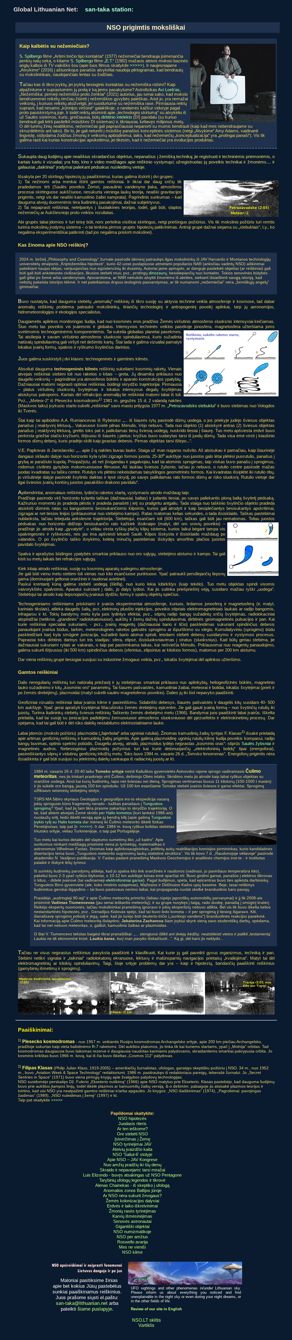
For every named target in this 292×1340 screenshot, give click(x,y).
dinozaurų (158, 273)
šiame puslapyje (95, 1309)
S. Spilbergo (30, 56)
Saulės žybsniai (256, 743)
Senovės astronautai (132, 1221)
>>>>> (136, 65)
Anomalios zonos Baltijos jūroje (132, 1190)
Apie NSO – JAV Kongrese (132, 1159)
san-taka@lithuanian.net (82, 1303)
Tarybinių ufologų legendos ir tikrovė (132, 1180)
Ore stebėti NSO (132, 1133)
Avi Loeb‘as (169, 89)
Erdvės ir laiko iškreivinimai (132, 1205)
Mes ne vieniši (132, 1247)
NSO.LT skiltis (146, 1320)
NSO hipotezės (132, 1118)
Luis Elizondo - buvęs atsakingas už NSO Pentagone (132, 1175)
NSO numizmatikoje (132, 1231)
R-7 (95, 1046)
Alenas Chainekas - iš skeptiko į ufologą (132, 1185)
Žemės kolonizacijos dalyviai (132, 1200)
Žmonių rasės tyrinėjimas (132, 1211)
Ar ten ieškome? (132, 1128)
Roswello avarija (132, 1241)
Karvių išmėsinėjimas (132, 1216)
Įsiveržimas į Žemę (132, 1139)
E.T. (109, 61)
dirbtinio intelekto (116, 117)
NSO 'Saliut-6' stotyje (132, 1154)
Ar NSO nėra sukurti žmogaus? (132, 1195)
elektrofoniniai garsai (124, 880)
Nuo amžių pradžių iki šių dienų (132, 1164)
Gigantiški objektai (132, 1226)
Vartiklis (146, 1325)
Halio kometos (119, 812)
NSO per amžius (132, 1236)
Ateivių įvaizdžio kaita (132, 1149)
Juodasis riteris (132, 1123)
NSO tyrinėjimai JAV (132, 1144)
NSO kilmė (132, 1252)
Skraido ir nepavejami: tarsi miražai (132, 1169)
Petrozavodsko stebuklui (192, 405)
